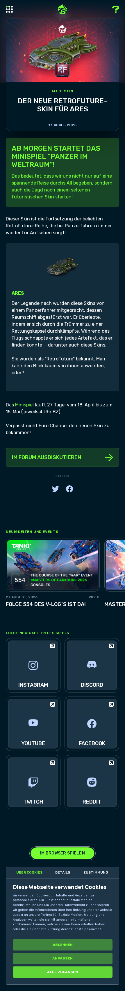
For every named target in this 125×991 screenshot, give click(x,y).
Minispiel (24, 405)
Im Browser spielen (62, 853)
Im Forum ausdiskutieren (46, 457)
